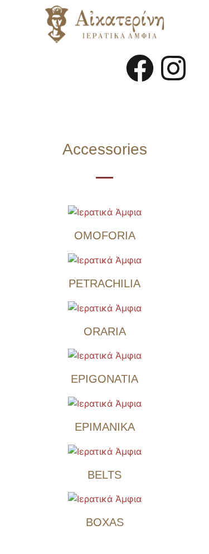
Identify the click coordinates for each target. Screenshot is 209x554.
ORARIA (105, 331)
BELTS (104, 475)
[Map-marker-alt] (157, 99)
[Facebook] (140, 68)
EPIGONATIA (104, 379)
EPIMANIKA (105, 427)
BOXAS (105, 522)
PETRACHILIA (104, 283)
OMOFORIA (104, 235)
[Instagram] (173, 68)
